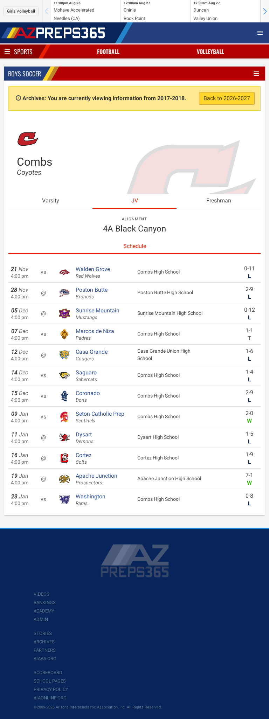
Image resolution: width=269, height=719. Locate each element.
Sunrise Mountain (97, 313)
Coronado (88, 396)
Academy (44, 611)
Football (108, 51)
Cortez (83, 458)
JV (134, 200)
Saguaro (86, 375)
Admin (41, 619)
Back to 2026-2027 (227, 98)
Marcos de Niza (95, 334)
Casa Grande (92, 355)
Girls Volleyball (21, 11)
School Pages (50, 681)
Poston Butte (92, 293)
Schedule (134, 246)
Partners (45, 650)
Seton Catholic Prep (100, 417)
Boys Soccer (24, 73)
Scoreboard (48, 672)
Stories (43, 633)
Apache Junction (96, 479)
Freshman (218, 200)
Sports (23, 51)
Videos (41, 594)
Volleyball (210, 51)
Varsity (50, 200)
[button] (265, 11)
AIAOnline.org (50, 697)
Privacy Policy (51, 689)
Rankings (45, 602)
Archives (44, 641)
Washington (90, 499)
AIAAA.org (45, 658)
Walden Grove (93, 272)
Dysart (85, 437)
